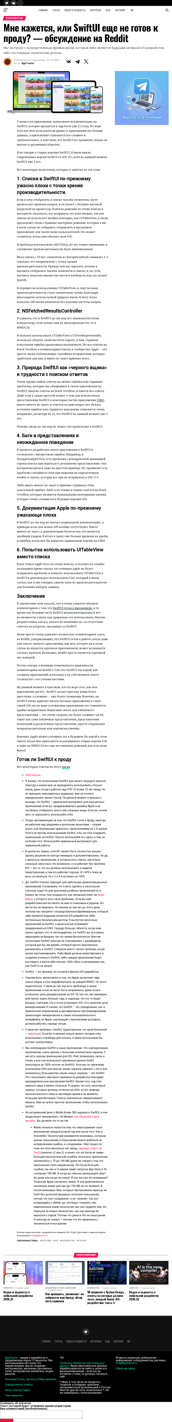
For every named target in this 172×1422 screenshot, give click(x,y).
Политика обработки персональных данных (82, 1364)
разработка (68, 1241)
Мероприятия (47, 1379)
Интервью (95, 10)
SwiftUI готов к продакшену (72, 608)
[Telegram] (77, 62)
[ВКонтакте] (69, 62)
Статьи (56, 10)
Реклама (10, 1379)
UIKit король (33, 775)
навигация (34, 1033)
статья (82, 1241)
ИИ (132, 10)
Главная (43, 10)
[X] (86, 62)
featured (46, 1241)
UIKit (100, 400)
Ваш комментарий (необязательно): (24, 1408)
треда (66, 767)
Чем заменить (14, 1395)
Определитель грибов (19, 1384)
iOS (56, 1241)
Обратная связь (125, 1368)
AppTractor (28, 63)
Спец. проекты (27, 1379)
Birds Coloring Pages (17, 1390)
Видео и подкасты (74, 10)
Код (108, 10)
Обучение (120, 10)
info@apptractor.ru (39, 1235)
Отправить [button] (6, 1420)
